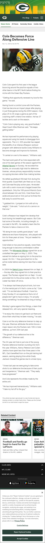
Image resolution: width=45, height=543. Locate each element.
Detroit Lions (17, 269)
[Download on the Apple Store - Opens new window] (14, 483)
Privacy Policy (20, 521)
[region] (22, 516)
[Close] (42, 492)
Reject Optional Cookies (22, 532)
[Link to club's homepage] (4, 17)
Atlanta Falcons (8, 166)
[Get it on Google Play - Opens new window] (30, 484)
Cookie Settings (22, 525)
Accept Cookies (22, 539)
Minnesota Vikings (20, 250)
